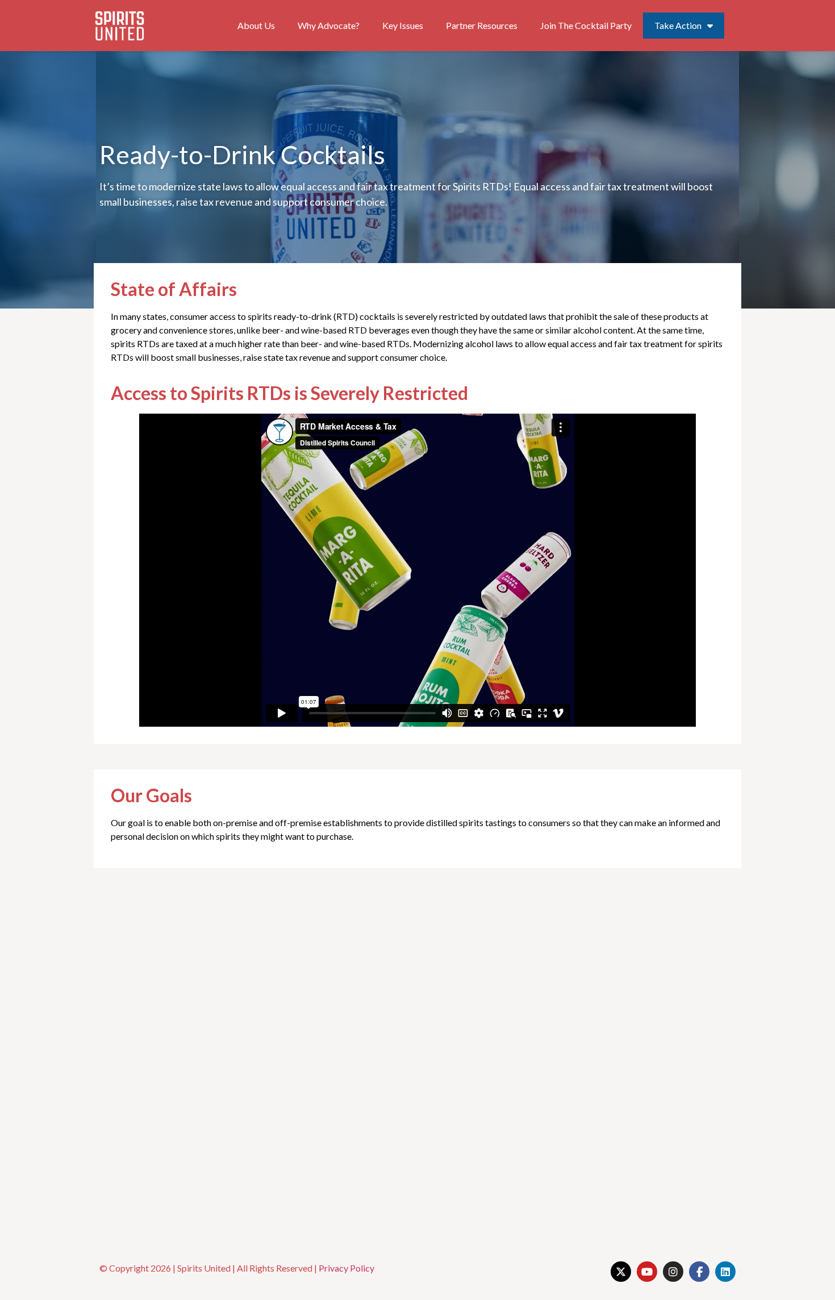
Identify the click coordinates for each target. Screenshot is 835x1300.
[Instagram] (673, 1271)
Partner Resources (481, 25)
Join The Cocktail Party (586, 25)
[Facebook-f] (699, 1271)
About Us (256, 25)
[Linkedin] (725, 1271)
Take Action (678, 25)
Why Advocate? (329, 25)
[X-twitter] (621, 1271)
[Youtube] (647, 1271)
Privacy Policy (346, 1267)
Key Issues (402, 25)
